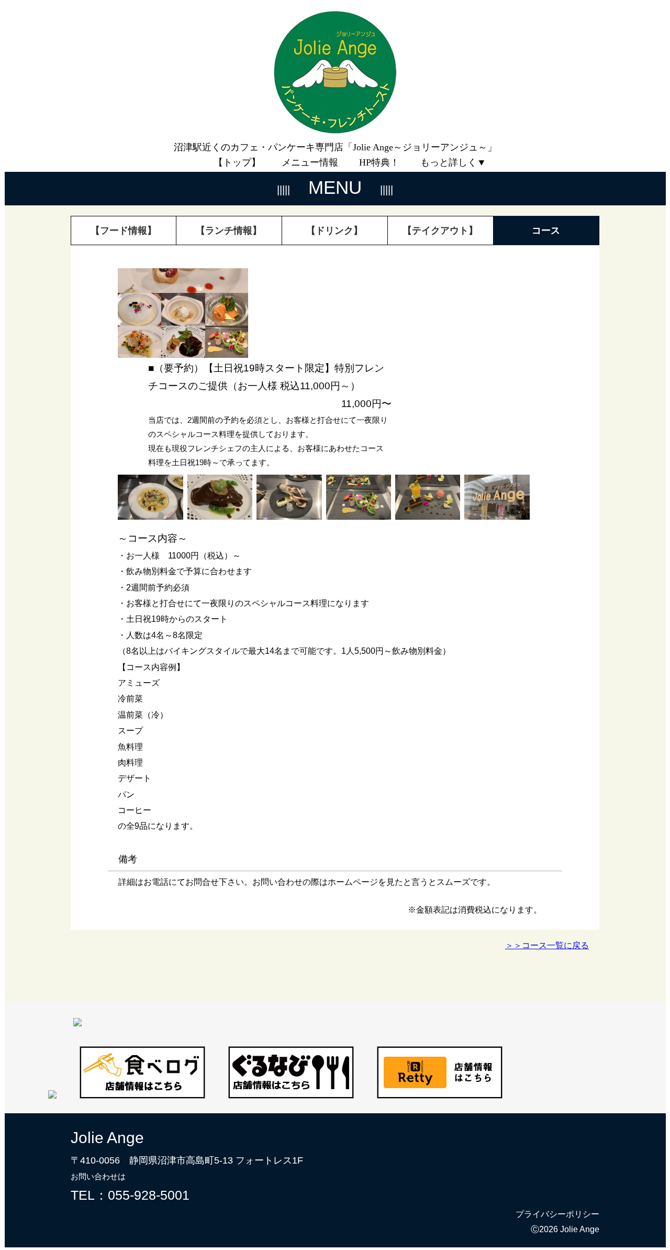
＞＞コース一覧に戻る (547, 945)
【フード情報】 (124, 230)
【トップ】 (237, 162)
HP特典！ (379, 162)
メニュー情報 (310, 162)
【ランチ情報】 (229, 230)
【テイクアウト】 (440, 230)
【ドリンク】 (334, 230)
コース (546, 230)
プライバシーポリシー (557, 1214)
